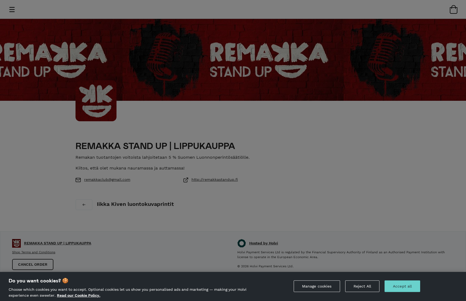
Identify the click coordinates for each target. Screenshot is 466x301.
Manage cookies (317, 286)
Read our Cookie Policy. (78, 295)
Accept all (402, 286)
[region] (233, 286)
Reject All (362, 286)
